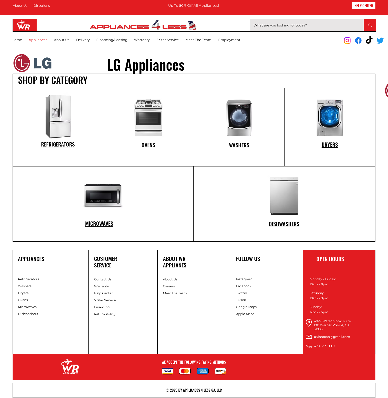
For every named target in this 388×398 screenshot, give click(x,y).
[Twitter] (380, 40)
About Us (20, 6)
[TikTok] (369, 40)
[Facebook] (358, 40)
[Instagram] (347, 40)
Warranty (101, 286)
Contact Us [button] (103, 279)
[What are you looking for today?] (370, 25)
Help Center (104, 293)
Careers (169, 286)
